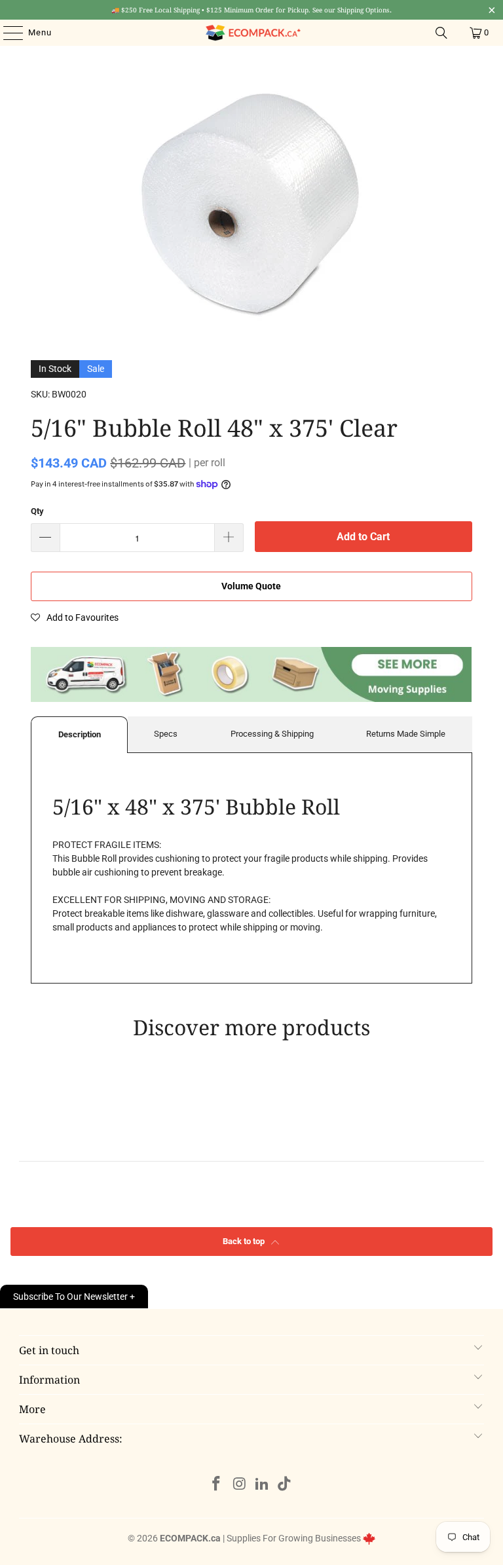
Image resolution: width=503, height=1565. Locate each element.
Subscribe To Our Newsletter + (74, 1296)
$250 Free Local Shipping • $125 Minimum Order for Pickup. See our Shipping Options (251, 9)
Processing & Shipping (272, 734)
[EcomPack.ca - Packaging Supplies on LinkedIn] (262, 1485)
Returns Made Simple (405, 734)
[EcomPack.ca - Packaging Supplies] (251, 33)
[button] (75, 617)
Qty (37, 511)
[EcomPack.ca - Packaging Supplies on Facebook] (217, 1485)
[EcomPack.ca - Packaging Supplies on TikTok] (285, 1485)
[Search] (441, 33)
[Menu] (6, 33)
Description (79, 734)
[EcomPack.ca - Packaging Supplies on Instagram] (240, 1485)
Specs (165, 734)
